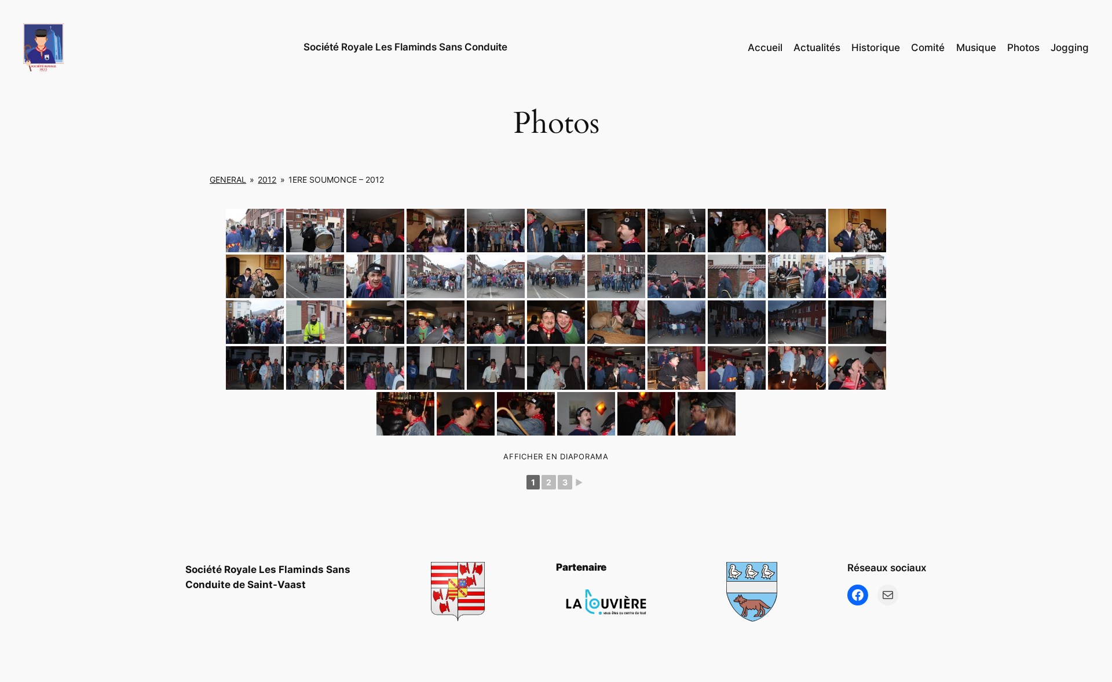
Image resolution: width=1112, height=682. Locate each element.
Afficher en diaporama (556, 456)
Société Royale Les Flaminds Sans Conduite (405, 47)
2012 (267, 179)
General (228, 179)
